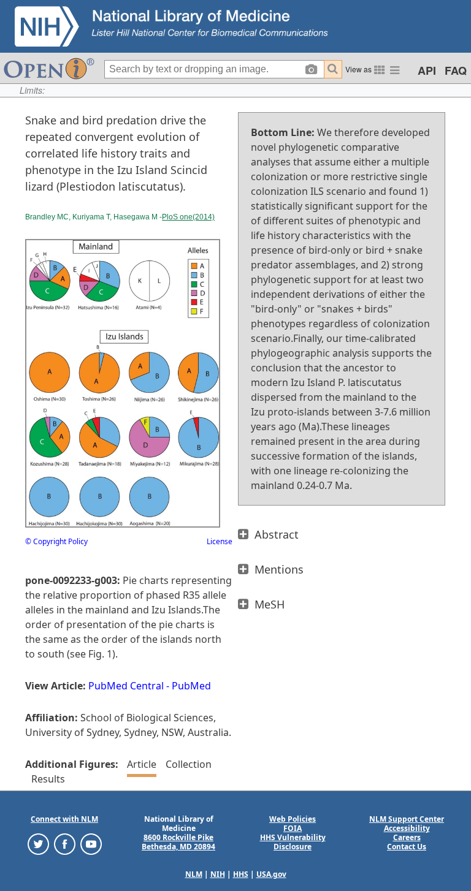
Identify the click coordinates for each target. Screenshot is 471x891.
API (427, 70)
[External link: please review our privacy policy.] (38, 843)
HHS (240, 874)
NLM (193, 874)
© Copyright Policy (56, 541)
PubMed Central (126, 685)
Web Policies (292, 819)
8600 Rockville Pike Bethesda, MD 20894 (178, 842)
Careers (407, 837)
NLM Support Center (406, 819)
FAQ (456, 70)
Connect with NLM (64, 819)
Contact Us (406, 846)
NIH (217, 874)
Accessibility (407, 828)
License (219, 541)
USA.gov (271, 874)
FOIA (292, 828)
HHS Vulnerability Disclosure (293, 842)
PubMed (191, 685)
